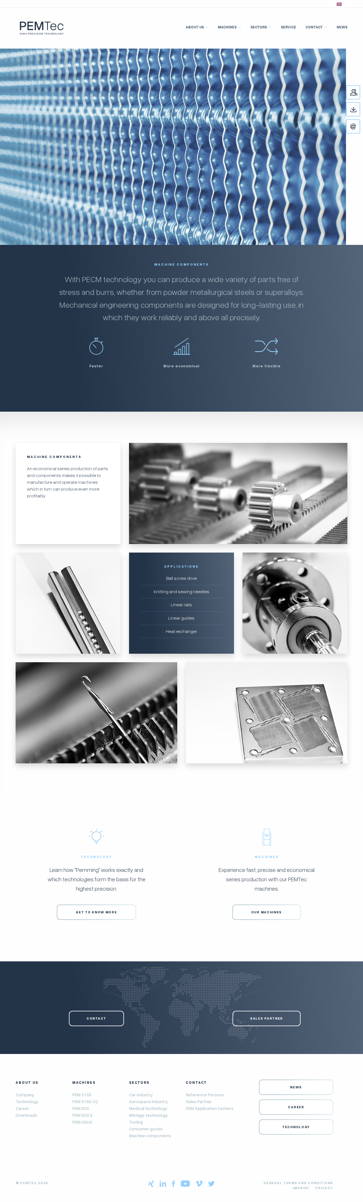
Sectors (258, 27)
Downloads (26, 1115)
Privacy (324, 1188)
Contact (314, 27)
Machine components (150, 1135)
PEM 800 (80, 1108)
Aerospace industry (148, 1101)
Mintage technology (148, 1115)
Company (25, 1094)
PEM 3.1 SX (82, 1094)
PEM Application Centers (209, 1108)
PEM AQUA (82, 1121)
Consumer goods (145, 1128)
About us (195, 27)
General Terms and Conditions (298, 1183)
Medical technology (148, 1108)
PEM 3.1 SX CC (85, 1101)
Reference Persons (205, 1094)
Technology (27, 1101)
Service (288, 27)
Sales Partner (266, 1018)
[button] (339, 3)
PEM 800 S (82, 1115)
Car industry (141, 1094)
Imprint (301, 1188)
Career (22, 1108)
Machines (227, 27)
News (342, 27)
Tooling (136, 1121)
